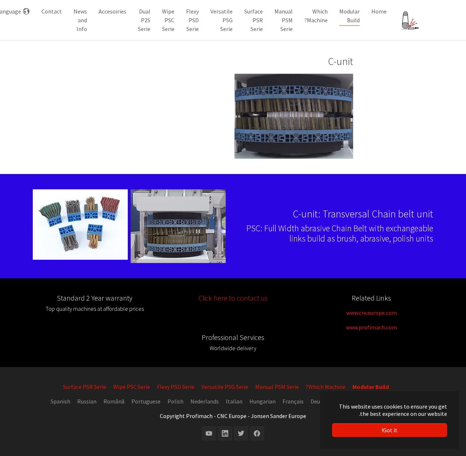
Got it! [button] (390, 430)
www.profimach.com (371, 327)
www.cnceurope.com (371, 312)
